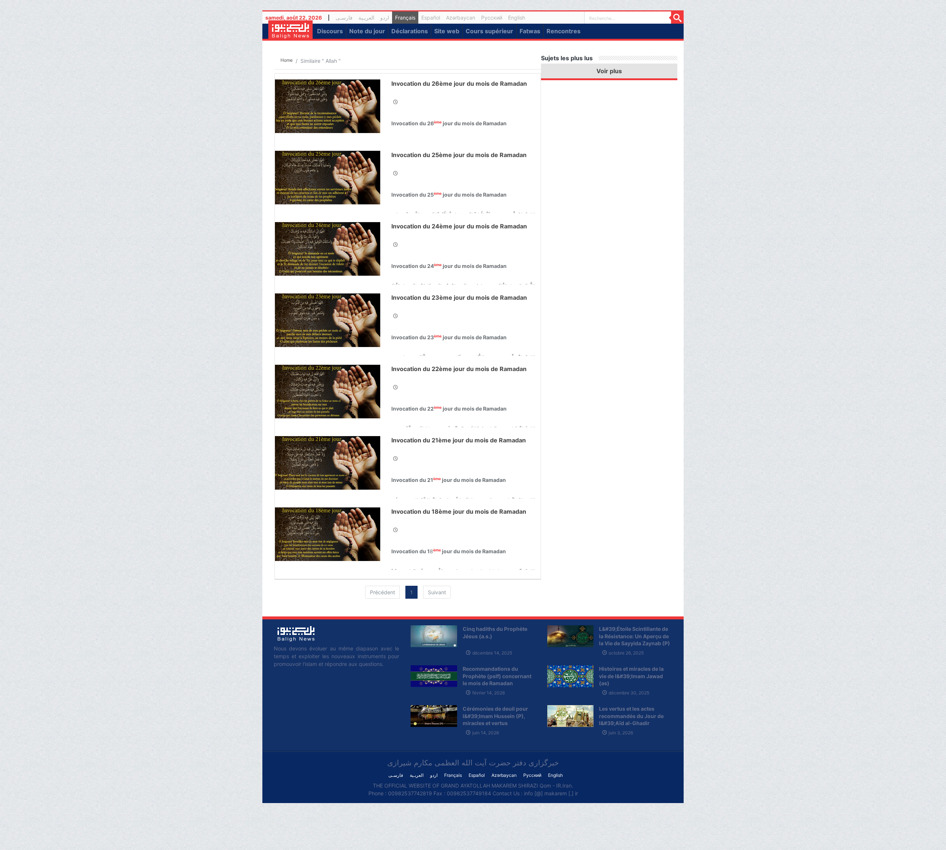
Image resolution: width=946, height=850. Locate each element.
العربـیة (366, 17)
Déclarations (409, 31)
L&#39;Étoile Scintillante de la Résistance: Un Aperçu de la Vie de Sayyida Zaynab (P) (634, 636)
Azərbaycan (460, 17)
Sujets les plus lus (567, 58)
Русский (491, 17)
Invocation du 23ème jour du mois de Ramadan (459, 297)
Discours (330, 31)
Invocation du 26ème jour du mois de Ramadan (459, 83)
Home (286, 60)
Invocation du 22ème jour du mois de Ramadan (459, 369)
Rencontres (564, 31)
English (516, 17)
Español (430, 17)
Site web (446, 31)
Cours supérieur (489, 31)
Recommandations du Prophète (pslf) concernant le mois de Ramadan (497, 676)
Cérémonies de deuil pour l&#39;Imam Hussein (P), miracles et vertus (495, 716)
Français (405, 17)
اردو (384, 17)
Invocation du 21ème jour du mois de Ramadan (458, 440)
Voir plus (609, 71)
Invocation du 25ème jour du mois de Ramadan (459, 155)
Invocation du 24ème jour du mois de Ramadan (459, 226)
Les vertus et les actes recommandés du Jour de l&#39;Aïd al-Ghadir (631, 716)
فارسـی (345, 18)
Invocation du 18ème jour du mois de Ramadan (458, 511)
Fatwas (530, 31)
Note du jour (367, 31)
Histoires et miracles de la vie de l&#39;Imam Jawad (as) (631, 676)
